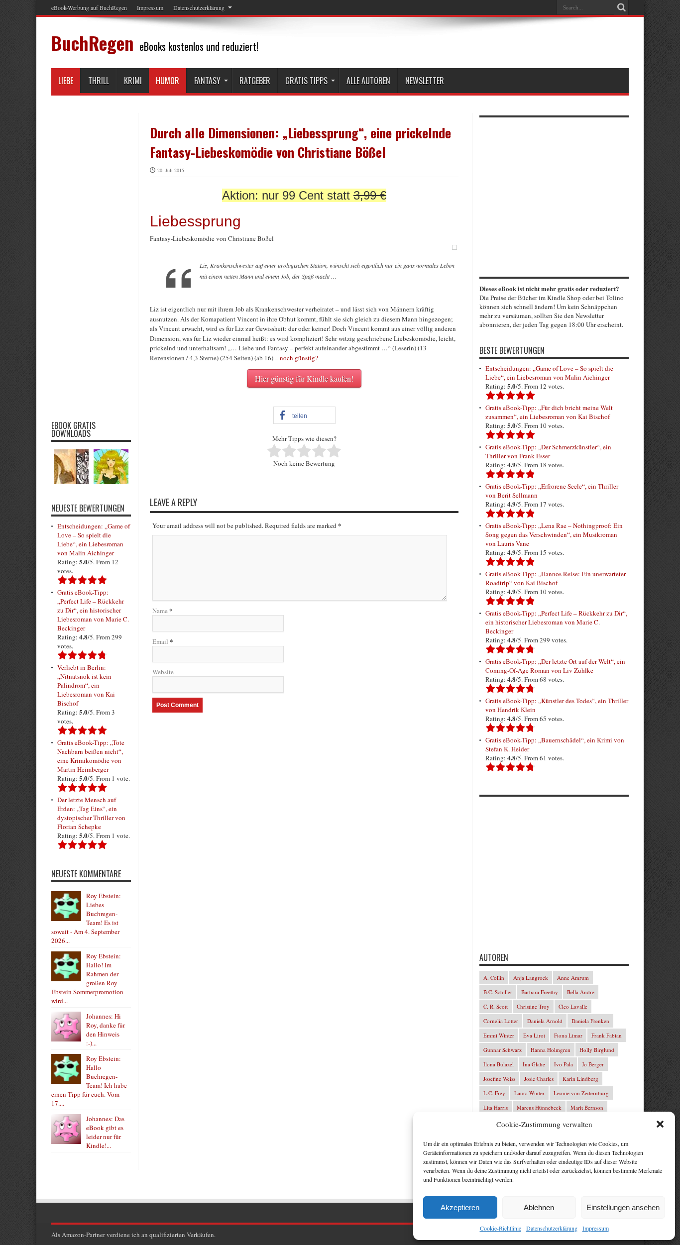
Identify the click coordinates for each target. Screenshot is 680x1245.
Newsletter (424, 81)
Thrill (98, 81)
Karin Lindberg (580, 1078)
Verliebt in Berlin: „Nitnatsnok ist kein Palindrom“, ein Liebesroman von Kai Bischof (86, 685)
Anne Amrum (573, 977)
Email (160, 641)
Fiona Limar (568, 1035)
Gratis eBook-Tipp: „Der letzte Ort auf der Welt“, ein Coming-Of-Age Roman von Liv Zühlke (555, 666)
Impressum (595, 1228)
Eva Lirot (534, 1035)
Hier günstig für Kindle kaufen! (304, 378)
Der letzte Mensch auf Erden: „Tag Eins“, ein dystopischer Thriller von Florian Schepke (91, 813)
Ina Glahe (534, 1064)
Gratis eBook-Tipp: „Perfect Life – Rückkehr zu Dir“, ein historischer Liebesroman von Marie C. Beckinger (93, 610)
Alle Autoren (368, 81)
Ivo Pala (563, 1064)
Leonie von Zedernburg (581, 1093)
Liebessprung (195, 221)
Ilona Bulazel (498, 1064)
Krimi (133, 81)
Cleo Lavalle (573, 1006)
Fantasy (207, 81)
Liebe (65, 81)
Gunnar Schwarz (502, 1049)
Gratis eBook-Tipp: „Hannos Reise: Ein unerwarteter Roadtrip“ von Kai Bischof (555, 578)
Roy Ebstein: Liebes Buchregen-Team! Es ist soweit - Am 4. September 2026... (86, 918)
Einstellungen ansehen (623, 1207)
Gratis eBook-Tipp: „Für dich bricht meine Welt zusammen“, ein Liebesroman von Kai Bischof (549, 412)
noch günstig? (299, 357)
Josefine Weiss (499, 1078)
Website (163, 671)
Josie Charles (539, 1078)
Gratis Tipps (306, 81)
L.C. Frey (494, 1093)
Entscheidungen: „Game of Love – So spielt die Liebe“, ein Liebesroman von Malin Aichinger (93, 539)
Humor (167, 81)
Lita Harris (495, 1107)
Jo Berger (593, 1064)
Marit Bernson (586, 1107)
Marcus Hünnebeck (539, 1107)
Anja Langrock (530, 977)
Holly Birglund (596, 1049)
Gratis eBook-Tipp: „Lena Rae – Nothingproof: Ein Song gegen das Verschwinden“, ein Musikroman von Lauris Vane (554, 534)
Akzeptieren (460, 1207)
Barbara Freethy (539, 992)
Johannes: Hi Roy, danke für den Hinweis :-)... (105, 1029)
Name (160, 610)
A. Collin (493, 977)
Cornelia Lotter (500, 1021)
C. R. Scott (495, 1006)
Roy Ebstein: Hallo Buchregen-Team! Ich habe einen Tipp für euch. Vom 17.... (89, 1081)
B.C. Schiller (497, 992)
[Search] (621, 7)
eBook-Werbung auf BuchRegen (89, 7)
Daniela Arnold (545, 1021)
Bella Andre (580, 992)
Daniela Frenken (590, 1021)
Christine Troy (533, 1006)
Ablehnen (539, 1207)
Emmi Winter (498, 1035)
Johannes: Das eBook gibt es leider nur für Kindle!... (105, 1132)
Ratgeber (254, 81)
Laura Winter (529, 1093)
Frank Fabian (606, 1035)
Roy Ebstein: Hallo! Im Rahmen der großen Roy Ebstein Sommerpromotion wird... (87, 978)
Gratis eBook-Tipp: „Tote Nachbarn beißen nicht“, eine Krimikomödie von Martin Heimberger (90, 756)
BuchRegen (92, 42)
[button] (660, 1124)
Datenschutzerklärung (551, 1228)
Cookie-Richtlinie (500, 1228)
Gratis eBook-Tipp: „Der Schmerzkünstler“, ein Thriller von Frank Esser (548, 451)
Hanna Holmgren (550, 1049)
